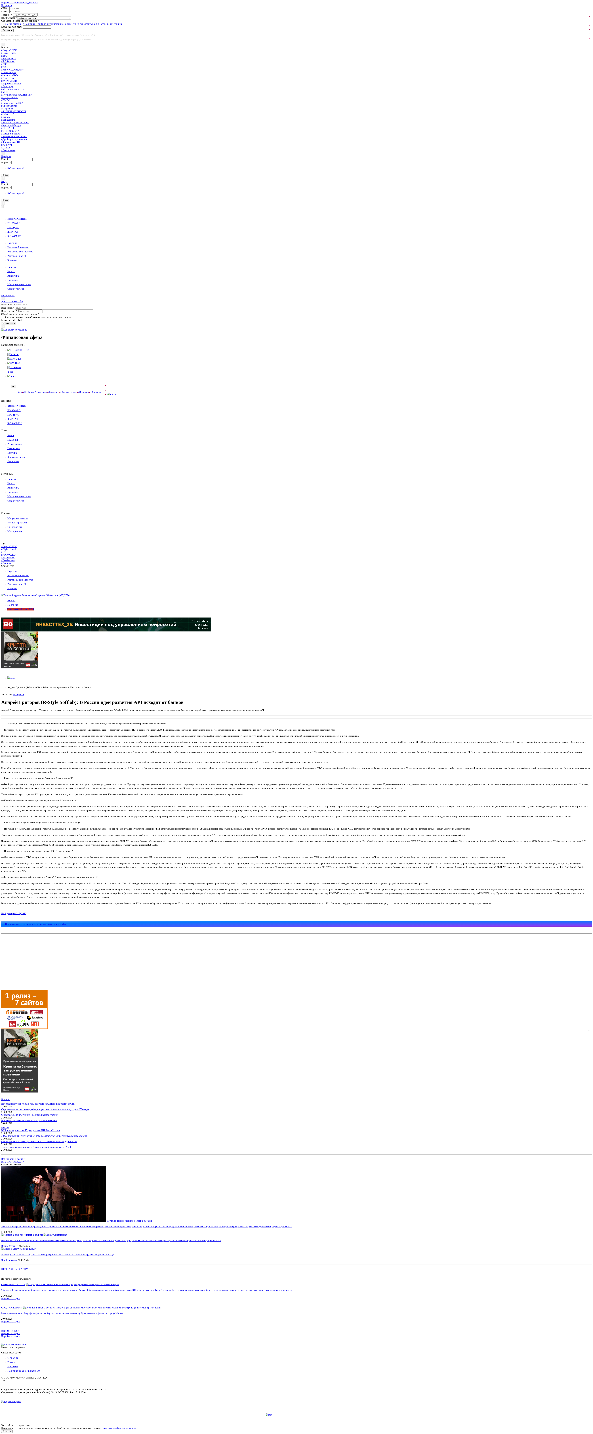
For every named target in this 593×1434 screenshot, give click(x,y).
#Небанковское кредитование (16, 94)
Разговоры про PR (17, 256)
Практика (12, 280)
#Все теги (6, 563)
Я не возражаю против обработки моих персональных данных (38, 317)
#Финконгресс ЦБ (10, 142)
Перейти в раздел (10, 1298)
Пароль (6, 162)
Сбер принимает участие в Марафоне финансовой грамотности (127, 1307)
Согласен (6, 1431)
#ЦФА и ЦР (7, 114)
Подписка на (9, 18)
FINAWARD (14, 223)
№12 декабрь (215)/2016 (13, 913)
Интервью (18, 694)
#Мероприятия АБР (11, 133)
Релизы (11, 271)
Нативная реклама (17, 522)
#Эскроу (5, 117)
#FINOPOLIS (8, 128)
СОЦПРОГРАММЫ (12, 1307)
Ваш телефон (9, 311)
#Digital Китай (8, 53)
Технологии (55, 392)
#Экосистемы (8, 150)
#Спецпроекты (9, 106)
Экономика (85, 392)
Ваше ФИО (8, 304)
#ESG (4, 55)
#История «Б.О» (9, 75)
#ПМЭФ (5, 100)
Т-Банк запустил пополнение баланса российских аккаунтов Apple (36, 1147)
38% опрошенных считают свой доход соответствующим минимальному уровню (44, 1136)
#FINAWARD (8, 58)
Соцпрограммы (15, 288)
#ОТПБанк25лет (10, 131)
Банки (20, 392)
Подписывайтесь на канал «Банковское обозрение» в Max (35, 924)
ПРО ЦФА (13, 227)
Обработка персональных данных (20, 20)
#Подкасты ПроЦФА (12, 103)
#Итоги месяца (9, 80)
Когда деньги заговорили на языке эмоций (129, 1220)
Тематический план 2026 (20, 609)
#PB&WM (6, 144)
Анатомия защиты (34, 1234)
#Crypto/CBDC (9, 50)
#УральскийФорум (11, 125)
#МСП (4, 92)
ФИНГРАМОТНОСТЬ (13, 1284)
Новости (12, 267)
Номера (11, 600)
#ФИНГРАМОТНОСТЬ (13, 111)
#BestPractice (8, 560)
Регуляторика (41, 392)
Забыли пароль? (15, 168)
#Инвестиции (8, 72)
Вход (3, 181)
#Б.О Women (8, 61)
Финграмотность (70, 392)
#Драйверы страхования (14, 139)
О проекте (12, 1358)
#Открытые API (9, 97)
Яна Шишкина (9, 1260)
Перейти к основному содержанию (19, 2)
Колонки (12, 260)
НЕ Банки (29, 392)
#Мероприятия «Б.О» (12, 89)
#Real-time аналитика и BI (15, 122)
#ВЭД (4, 64)
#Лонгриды (7, 86)
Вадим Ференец (9, 1246)
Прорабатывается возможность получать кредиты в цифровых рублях (38, 1103)
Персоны (12, 243)
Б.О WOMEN (14, 236)
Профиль (6, 156)
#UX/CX (5, 147)
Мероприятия (14, 531)
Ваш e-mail (7, 307)
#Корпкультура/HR (11, 83)
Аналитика (13, 275)
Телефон (6, 14)
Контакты (12, 1366)
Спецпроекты (14, 527)
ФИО (5, 8)
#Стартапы (7, 108)
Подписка (6, 5)
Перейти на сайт (10, 1330)
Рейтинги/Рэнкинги (18, 247)
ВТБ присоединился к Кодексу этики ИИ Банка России (30, 1130)
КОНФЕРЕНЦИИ (17, 219)
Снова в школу (28, 1248)
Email (5, 11)
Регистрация (8, 295)
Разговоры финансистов (20, 251)
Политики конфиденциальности (119, 1428)
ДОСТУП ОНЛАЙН (12, 301)
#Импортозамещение (12, 69)
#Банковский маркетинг (14, 136)
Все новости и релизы (13, 1159)
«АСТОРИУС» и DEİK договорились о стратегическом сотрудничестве (39, 1141)
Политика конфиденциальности (24, 1371)
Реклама (11, 1362)
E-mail (5, 159)
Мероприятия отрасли (19, 284)
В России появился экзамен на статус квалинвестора (29, 1120)
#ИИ (3, 67)
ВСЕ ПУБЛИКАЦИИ (12, 1161)
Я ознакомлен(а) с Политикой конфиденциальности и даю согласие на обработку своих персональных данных (63, 24)
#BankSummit (8, 119)
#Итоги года (7, 78)
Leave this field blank (12, 27)
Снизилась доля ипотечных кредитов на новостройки (29, 1115)
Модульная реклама (17, 518)
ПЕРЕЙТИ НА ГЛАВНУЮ (15, 1269)
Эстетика (96, 392)
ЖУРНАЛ (12, 231)
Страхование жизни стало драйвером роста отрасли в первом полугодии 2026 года (45, 1109)
